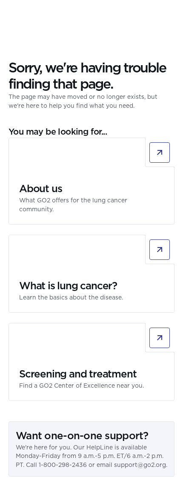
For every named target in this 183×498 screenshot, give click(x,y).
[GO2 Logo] (33, 15)
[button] (169, 15)
